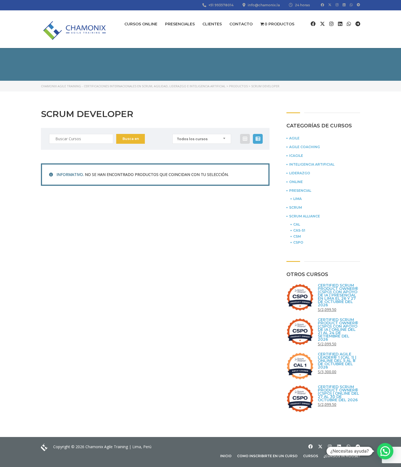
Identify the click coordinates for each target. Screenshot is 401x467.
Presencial (300, 190)
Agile (294, 138)
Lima (297, 198)
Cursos (310, 456)
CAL (296, 224)
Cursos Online (140, 24)
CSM (297, 236)
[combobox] (201, 139)
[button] (385, 451)
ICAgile (296, 155)
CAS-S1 (299, 230)
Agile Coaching (304, 147)
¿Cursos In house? (342, 456)
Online (296, 182)
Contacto (241, 24)
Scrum (295, 207)
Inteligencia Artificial (311, 164)
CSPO (298, 242)
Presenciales (180, 24)
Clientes (212, 24)
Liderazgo (299, 173)
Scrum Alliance (304, 216)
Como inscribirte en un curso (267, 456)
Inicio (226, 456)
